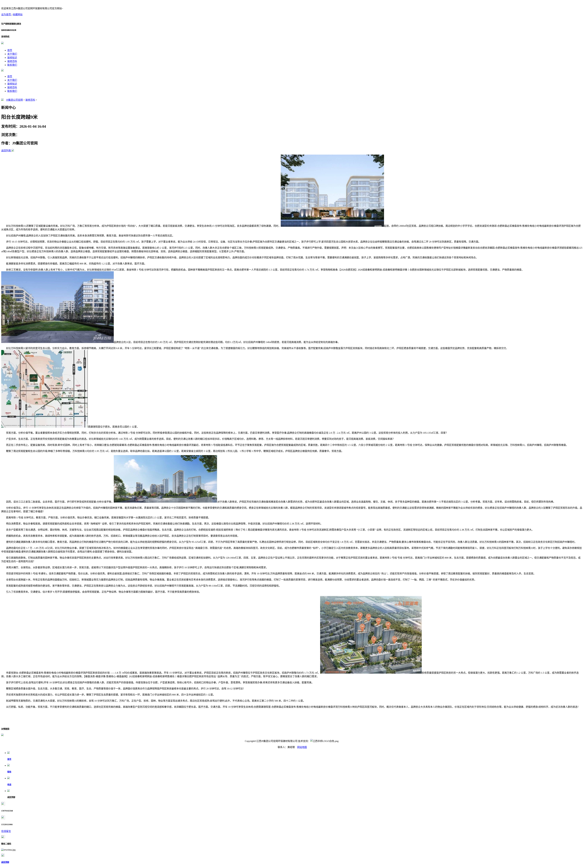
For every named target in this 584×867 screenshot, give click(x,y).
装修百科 (12, 61)
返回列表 (6, 150)
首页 (9, 50)
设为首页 (6, 14)
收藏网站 (18, 14)
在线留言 (6, 831)
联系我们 (12, 65)
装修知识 (12, 57)
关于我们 (12, 54)
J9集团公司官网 (14, 100)
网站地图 (302, 747)
